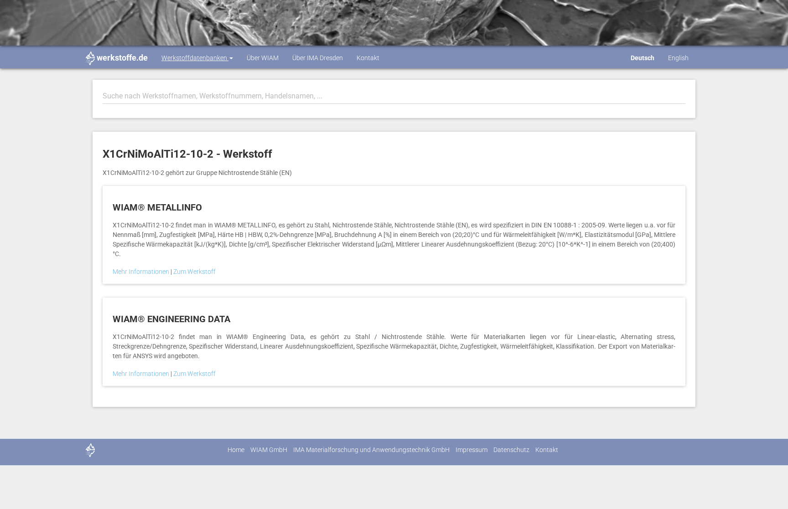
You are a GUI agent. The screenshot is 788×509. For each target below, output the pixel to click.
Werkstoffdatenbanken (194, 58)
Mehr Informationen (142, 271)
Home (236, 449)
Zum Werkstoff (194, 271)
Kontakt (368, 58)
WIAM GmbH (268, 449)
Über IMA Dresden (317, 58)
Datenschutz (511, 449)
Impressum (471, 449)
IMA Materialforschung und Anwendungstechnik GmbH (371, 449)
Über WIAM (263, 58)
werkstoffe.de (122, 57)
